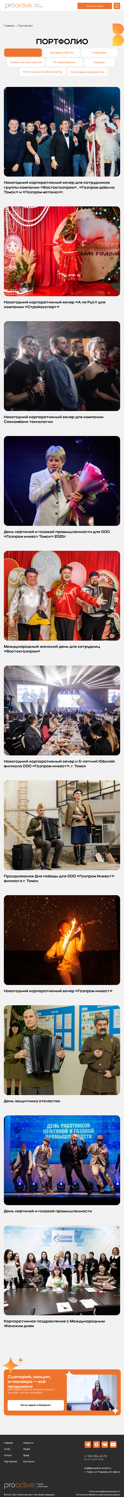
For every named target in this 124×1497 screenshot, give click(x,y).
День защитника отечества (32, 1101)
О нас (7, 1448)
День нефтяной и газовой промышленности (48, 1211)
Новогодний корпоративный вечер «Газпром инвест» (58, 991)
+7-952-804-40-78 (95, 1456)
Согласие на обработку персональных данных (98, 1494)
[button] (36, 1405)
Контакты (28, 1461)
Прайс (26, 1448)
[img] (117, 6)
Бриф (26, 1455)
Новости (28, 1442)
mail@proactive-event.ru (97, 1468)
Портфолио (10, 1461)
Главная (9, 25)
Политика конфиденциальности (104, 1491)
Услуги (8, 1455)
